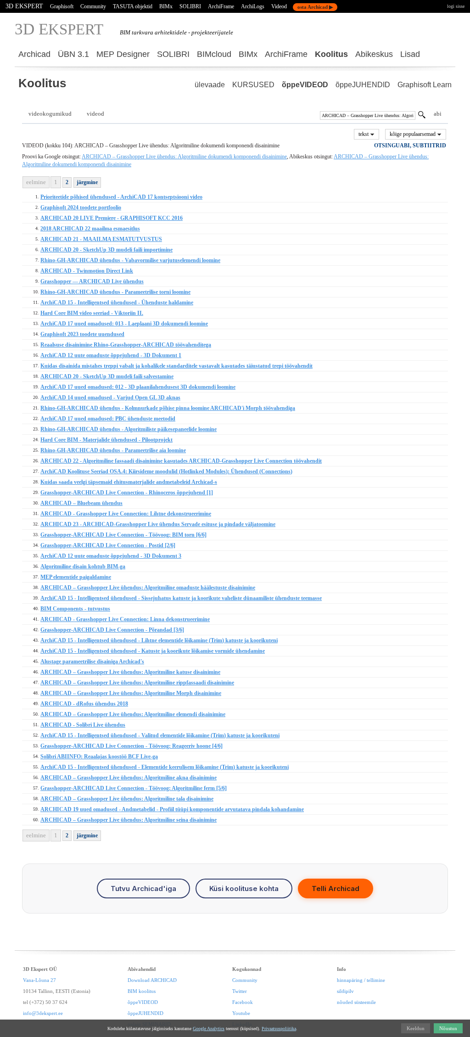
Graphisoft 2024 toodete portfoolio (80, 207)
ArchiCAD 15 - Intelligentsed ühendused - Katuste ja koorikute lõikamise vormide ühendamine (152, 651)
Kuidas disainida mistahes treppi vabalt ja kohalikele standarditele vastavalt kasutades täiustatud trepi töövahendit (176, 366)
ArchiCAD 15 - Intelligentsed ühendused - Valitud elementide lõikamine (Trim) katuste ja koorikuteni (160, 735)
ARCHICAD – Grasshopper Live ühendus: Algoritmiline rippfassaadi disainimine (137, 682)
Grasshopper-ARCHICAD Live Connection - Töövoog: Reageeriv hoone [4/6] (131, 746)
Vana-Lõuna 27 (39, 980)
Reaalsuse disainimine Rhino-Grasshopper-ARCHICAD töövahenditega (125, 345)
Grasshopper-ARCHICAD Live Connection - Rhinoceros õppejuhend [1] (126, 492)
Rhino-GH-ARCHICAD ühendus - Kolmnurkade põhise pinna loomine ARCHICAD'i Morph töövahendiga (167, 408)
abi (438, 113)
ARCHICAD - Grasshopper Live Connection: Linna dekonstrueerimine (125, 619)
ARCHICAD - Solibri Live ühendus (82, 725)
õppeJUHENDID (363, 85)
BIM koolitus (142, 991)
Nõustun (448, 1028)
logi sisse (455, 6)
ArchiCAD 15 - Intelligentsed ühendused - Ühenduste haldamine (116, 302)
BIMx (166, 6)
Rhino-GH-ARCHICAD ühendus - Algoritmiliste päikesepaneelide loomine (128, 429)
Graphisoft (61, 6)
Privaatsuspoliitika (279, 1028)
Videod (279, 6)
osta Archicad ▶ (315, 7)
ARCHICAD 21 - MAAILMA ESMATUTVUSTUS (101, 239)
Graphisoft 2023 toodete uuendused (82, 334)
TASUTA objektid (132, 6)
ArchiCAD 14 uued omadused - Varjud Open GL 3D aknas (110, 397)
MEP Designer (123, 54)
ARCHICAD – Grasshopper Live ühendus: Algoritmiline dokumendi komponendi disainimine (184, 156)
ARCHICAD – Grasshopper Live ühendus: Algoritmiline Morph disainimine (130, 693)
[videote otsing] (421, 116)
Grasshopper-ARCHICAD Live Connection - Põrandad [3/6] (112, 630)
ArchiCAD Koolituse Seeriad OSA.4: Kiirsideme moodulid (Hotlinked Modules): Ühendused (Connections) (166, 471)
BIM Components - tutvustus (75, 608)
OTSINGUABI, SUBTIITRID (410, 145)
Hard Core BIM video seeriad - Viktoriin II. (91, 313)
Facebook (242, 1002)
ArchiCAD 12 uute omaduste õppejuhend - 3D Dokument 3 (110, 556)
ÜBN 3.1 (73, 54)
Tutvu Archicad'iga (143, 888)
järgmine (87, 182)
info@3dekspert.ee (43, 1013)
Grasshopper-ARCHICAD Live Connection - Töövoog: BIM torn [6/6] (123, 535)
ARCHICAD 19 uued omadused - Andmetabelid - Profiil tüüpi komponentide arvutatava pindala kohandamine (172, 809)
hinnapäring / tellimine (361, 980)
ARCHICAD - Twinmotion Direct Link (86, 271)
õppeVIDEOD (305, 85)
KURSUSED (253, 85)
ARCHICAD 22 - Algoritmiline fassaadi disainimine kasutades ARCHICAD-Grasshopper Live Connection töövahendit (181, 461)
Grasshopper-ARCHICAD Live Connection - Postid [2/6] (107, 545)
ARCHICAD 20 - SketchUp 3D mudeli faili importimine (106, 250)
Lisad (410, 54)
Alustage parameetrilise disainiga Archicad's (92, 661)
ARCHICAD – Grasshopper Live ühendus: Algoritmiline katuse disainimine (130, 672)
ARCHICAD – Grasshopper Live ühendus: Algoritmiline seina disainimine (128, 820)
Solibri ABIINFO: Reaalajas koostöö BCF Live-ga (99, 756)
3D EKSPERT (24, 6)
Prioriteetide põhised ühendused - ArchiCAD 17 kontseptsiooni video (121, 197)
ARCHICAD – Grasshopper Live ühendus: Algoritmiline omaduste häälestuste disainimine (147, 587)
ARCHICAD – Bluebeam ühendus (81, 503)
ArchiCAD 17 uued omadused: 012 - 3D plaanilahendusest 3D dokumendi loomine (137, 387)
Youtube (241, 1013)
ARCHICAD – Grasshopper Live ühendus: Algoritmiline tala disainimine (126, 799)
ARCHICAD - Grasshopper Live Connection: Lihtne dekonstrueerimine (125, 513)
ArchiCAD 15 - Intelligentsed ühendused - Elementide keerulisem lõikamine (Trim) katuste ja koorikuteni (164, 767)
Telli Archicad (335, 888)
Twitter (239, 991)
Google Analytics (208, 1028)
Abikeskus (374, 54)
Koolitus (331, 54)
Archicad (34, 54)
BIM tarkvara (136, 32)
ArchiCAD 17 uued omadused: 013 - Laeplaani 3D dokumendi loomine (124, 323)
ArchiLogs (252, 6)
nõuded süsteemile (356, 1002)
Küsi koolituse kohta (244, 888)
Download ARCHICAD (152, 980)
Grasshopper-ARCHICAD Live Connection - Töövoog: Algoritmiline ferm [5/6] (133, 788)
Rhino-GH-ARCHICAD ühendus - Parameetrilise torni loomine (115, 292)
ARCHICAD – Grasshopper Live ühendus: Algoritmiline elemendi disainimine (132, 714)
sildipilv (345, 991)
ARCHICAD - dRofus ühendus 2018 (84, 704)
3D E (59, 29)
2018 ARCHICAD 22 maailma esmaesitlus (90, 228)
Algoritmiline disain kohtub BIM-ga (82, 566)
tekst (364, 134)
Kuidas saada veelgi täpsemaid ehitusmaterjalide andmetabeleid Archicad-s (128, 482)
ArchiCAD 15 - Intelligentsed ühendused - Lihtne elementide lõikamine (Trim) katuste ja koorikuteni (159, 640)
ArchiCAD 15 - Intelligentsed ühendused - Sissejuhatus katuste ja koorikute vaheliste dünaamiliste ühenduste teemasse (181, 598)
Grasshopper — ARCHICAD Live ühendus (92, 281)
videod (95, 113)
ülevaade (210, 85)
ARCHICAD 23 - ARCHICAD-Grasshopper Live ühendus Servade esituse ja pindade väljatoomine (157, 524)
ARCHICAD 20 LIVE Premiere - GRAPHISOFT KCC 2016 (111, 218)
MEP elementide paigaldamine (75, 577)
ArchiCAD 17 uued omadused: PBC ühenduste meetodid (107, 418)
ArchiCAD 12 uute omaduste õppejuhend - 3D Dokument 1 (110, 355)
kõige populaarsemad (413, 134)
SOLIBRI (190, 6)
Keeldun (416, 1028)
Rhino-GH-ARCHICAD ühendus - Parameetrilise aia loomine (113, 450)
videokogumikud (50, 113)
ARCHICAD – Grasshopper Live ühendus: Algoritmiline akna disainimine (128, 777)
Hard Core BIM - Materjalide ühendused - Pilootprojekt (106, 440)
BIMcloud (214, 54)
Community (93, 6)
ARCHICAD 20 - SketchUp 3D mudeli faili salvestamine (106, 376)
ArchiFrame (221, 6)
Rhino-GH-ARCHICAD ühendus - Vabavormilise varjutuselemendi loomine (130, 260)
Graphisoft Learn (424, 85)
